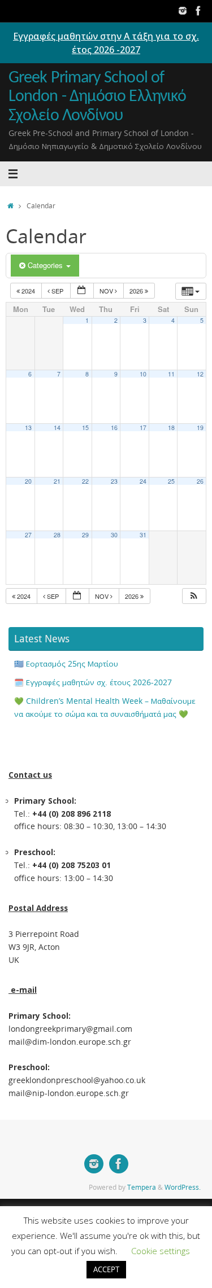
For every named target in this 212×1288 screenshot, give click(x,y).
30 (114, 535)
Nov (107, 290)
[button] (194, 596)
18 (171, 427)
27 (28, 535)
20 (28, 481)
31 (143, 535)
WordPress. (183, 1187)
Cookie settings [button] (160, 1250)
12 (200, 374)
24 (143, 481)
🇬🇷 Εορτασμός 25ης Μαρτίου (66, 664)
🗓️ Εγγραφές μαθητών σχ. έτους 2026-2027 (93, 682)
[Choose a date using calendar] (82, 291)
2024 (28, 290)
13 (28, 427)
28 (57, 535)
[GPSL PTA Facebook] (198, 11)
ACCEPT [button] (106, 1269)
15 (85, 427)
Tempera (141, 1187)
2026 (137, 290)
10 (143, 374)
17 (143, 427)
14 (57, 427)
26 (200, 481)
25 (171, 481)
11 (171, 374)
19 (200, 427)
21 (57, 481)
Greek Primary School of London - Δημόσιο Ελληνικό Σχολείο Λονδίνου (97, 97)
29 (85, 535)
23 (114, 481)
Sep (57, 290)
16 (114, 427)
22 (85, 481)
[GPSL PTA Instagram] (183, 11)
